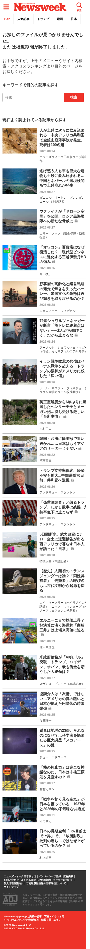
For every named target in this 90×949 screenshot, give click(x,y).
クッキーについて (63, 880)
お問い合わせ (11, 880)
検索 (73, 97)
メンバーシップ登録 (49, 876)
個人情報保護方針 (14, 883)
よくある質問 (28, 880)
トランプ (43, 19)
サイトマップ (11, 887)
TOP (7, 19)
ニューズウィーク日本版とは (20, 876)
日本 (74, 19)
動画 (60, 19)
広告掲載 (68, 876)
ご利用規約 (44, 880)
